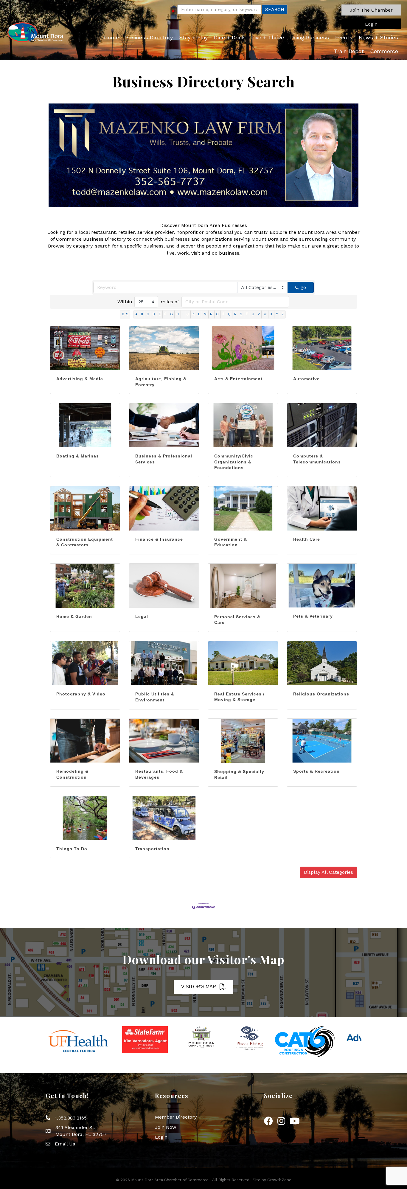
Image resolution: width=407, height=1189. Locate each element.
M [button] (205, 314)
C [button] (148, 314)
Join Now (165, 1127)
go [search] (303, 287)
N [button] (211, 314)
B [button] (142, 314)
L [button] (199, 314)
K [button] (193, 314)
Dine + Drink (229, 37)
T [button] (247, 314)
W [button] (265, 314)
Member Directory (176, 1117)
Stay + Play (193, 37)
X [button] (271, 314)
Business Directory (149, 37)
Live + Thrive (267, 37)
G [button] (171, 314)
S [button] (241, 314)
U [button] (253, 314)
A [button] (136, 314)
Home (111, 37)
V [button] (259, 314)
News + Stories (378, 37)
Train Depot (349, 51)
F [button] (165, 314)
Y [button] (277, 314)
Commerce (384, 51)
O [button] (217, 314)
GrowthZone (279, 1180)
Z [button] (283, 314)
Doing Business (309, 37)
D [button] (154, 314)
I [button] (182, 314)
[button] (371, 10)
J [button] (188, 314)
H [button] (177, 314)
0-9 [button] (125, 314)
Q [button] (229, 314)
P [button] (223, 314)
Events (343, 37)
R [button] (235, 314)
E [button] (160, 314)
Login (161, 1137)
